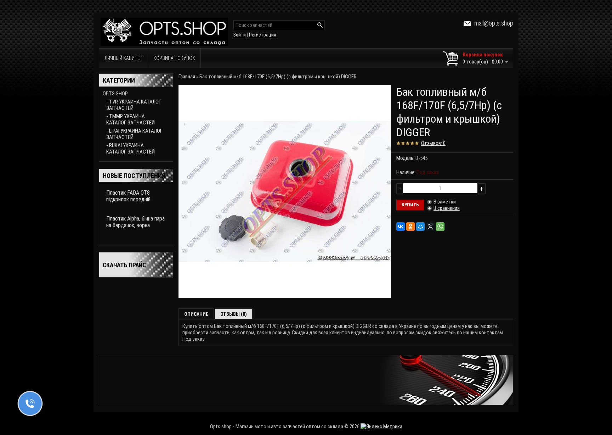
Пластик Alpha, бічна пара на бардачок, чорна (135, 222)
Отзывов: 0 (433, 143)
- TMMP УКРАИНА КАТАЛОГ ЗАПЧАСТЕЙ (130, 119)
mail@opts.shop (493, 23)
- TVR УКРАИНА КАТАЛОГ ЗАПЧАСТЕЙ (133, 105)
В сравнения (447, 208)
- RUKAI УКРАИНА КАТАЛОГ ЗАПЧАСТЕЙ (130, 148)
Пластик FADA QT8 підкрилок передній (128, 196)
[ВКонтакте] (400, 226)
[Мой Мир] (420, 226)
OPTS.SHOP (115, 93)
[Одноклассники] (410, 226)
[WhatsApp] (440, 226)
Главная (186, 76)
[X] (430, 226)
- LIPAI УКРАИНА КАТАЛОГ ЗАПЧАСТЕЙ (134, 134)
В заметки (445, 202)
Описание (196, 314)
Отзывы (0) (233, 314)
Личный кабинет (123, 58)
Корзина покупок (174, 58)
